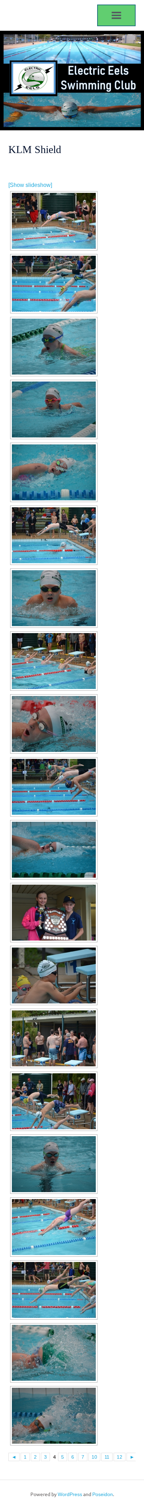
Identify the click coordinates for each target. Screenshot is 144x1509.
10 (94, 1457)
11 (107, 1457)
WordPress (70, 1494)
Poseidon (102, 1494)
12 (119, 1457)
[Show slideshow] (30, 185)
